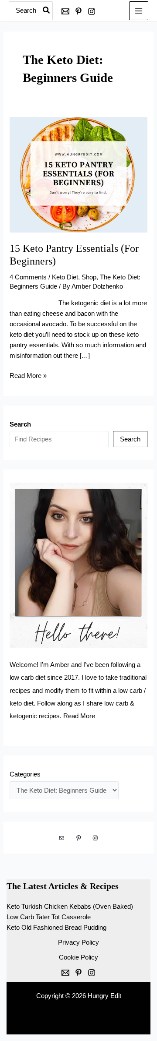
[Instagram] (92, 11)
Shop (89, 277)
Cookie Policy (78, 957)
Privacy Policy (78, 942)
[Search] (46, 11)
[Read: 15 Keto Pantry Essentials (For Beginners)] (78, 174)
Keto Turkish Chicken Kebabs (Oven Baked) (70, 906)
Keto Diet (65, 277)
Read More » (28, 376)
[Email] (65, 11)
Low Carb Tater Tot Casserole (49, 917)
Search (130, 439)
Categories (25, 774)
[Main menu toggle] (138, 11)
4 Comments (28, 277)
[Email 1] (65, 973)
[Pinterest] (78, 11)
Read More (79, 716)
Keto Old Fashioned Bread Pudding (56, 927)
